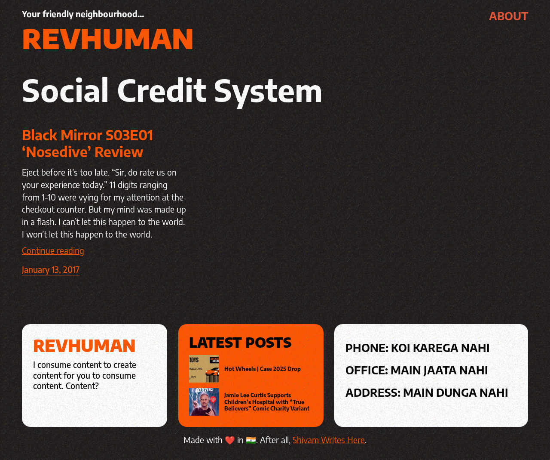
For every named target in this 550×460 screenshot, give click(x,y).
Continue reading (53, 250)
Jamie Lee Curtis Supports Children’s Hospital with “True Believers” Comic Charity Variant (266, 402)
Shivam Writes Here (329, 440)
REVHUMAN (108, 38)
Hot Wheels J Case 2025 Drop (262, 369)
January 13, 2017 (50, 269)
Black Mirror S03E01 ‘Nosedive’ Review (87, 143)
